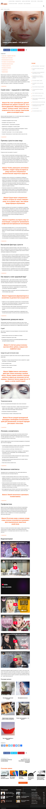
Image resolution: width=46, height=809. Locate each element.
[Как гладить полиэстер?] (14, 773)
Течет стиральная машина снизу (38, 93)
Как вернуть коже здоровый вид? (8, 61)
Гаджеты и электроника (39, 775)
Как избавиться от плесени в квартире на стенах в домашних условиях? (37, 77)
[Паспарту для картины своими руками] (18, 797)
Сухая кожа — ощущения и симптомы (9, 55)
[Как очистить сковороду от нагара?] (32, 773)
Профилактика (5, 69)
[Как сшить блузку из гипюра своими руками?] (3, 793)
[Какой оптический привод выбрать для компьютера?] (41, 773)
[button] (43, 6)
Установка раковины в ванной (5, 778)
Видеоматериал (5, 71)
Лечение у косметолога (6, 65)
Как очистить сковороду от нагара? (31, 778)
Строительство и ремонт (22, 775)
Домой (2, 9)
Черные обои (23, 792)
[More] (26, 50)
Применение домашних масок (7, 63)
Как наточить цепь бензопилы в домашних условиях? (24, 761)
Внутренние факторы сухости (7, 59)
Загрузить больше (22, 782)
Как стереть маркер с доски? (37, 80)
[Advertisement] (38, 55)
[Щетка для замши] (3, 801)
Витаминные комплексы (6, 67)
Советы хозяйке (6, 9)
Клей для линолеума (21, 778)
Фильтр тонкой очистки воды (37, 95)
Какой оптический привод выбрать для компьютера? (41, 778)
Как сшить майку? (35, 108)
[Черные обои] (18, 793)
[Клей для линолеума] (23, 773)
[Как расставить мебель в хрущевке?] (18, 801)
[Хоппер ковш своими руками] (3, 797)
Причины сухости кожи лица (7, 57)
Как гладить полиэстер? (12, 778)
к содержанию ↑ (4, 86)
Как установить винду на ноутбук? (38, 86)
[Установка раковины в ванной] (5, 773)
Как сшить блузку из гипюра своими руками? (10, 793)
